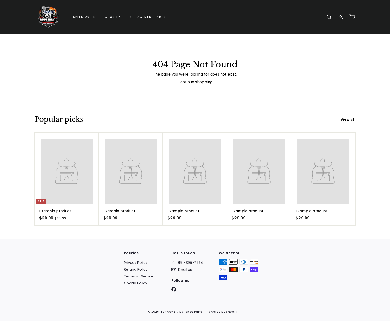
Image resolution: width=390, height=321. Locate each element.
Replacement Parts (148, 17)
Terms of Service (138, 276)
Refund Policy (135, 269)
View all (348, 119)
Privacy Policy (135, 262)
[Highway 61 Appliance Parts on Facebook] (173, 289)
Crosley (113, 17)
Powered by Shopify (222, 312)
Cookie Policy (135, 283)
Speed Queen (84, 17)
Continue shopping (195, 82)
